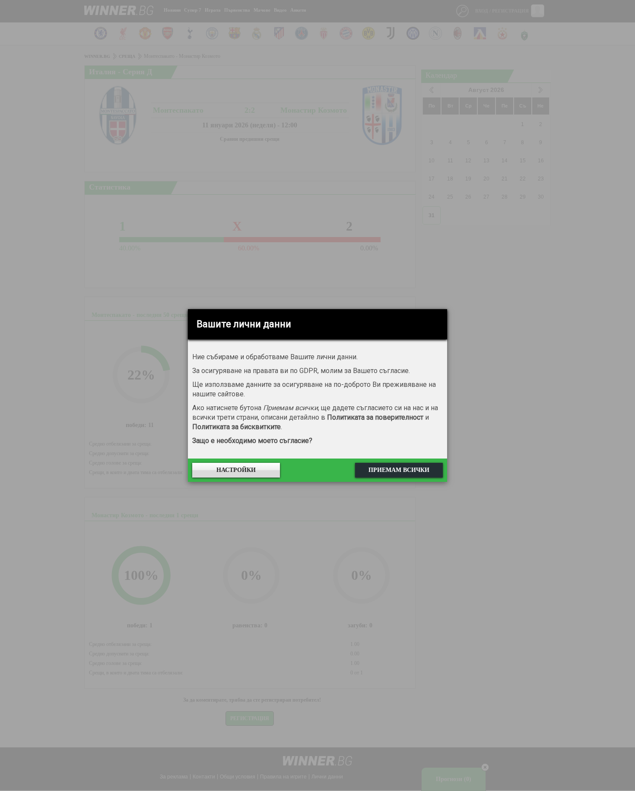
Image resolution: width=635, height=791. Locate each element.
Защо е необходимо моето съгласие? (252, 441)
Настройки (236, 470)
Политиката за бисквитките (236, 427)
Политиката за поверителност (375, 417)
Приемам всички (398, 470)
